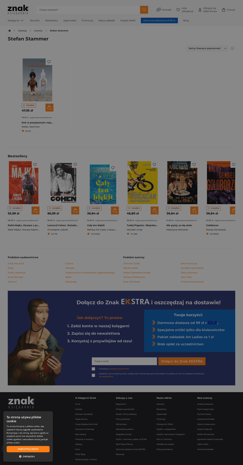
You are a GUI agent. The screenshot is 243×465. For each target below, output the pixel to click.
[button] (28, 456)
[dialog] (28, 436)
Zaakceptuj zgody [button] (28, 449)
